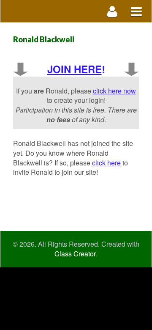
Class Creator (75, 253)
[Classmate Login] (112, 11)
